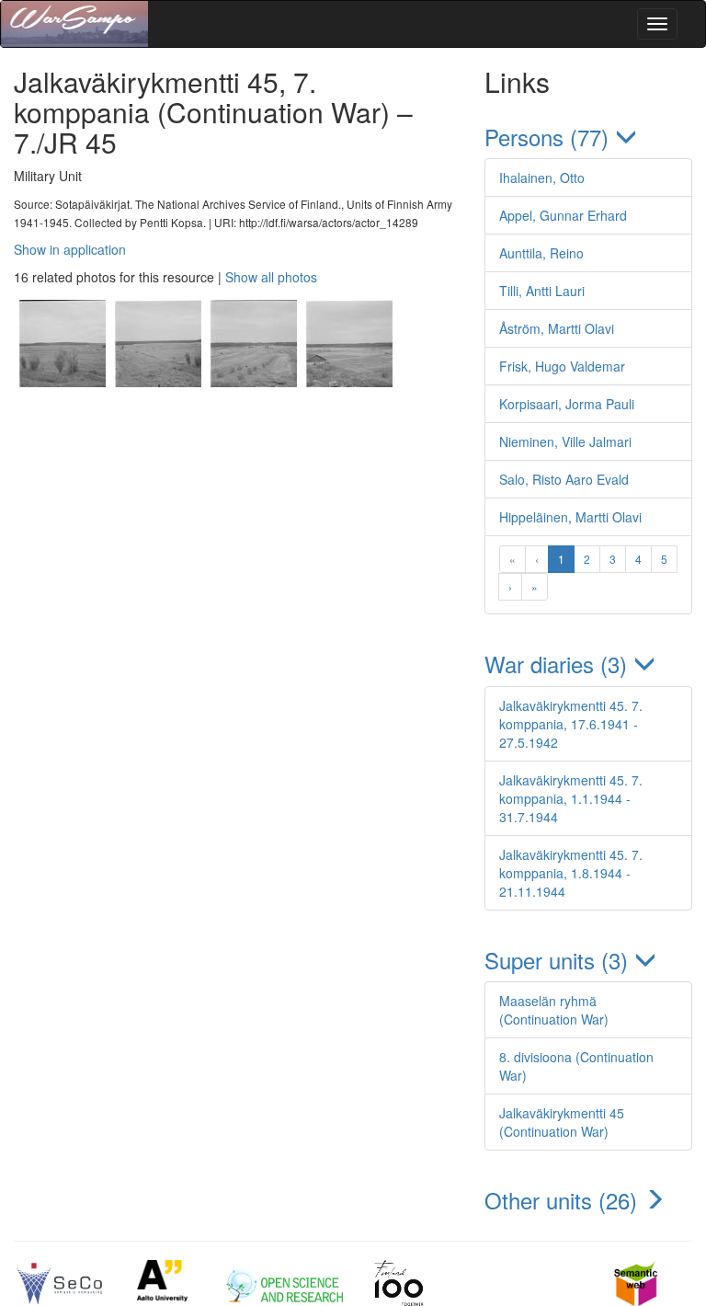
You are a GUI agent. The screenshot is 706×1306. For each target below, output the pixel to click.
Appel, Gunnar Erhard (563, 215)
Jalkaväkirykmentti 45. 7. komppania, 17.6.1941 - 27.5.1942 (571, 723)
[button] (588, 136)
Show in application (70, 249)
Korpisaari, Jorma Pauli (566, 404)
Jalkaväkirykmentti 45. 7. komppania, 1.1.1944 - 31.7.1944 (571, 798)
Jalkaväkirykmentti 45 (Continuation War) (561, 1122)
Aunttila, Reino (541, 253)
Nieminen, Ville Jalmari (565, 441)
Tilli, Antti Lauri (542, 290)
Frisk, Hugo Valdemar (562, 366)
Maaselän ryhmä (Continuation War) (554, 1009)
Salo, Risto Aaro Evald (564, 479)
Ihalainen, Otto (542, 177)
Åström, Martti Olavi (556, 328)
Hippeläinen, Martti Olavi (570, 517)
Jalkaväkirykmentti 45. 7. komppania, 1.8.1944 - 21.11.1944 (571, 872)
